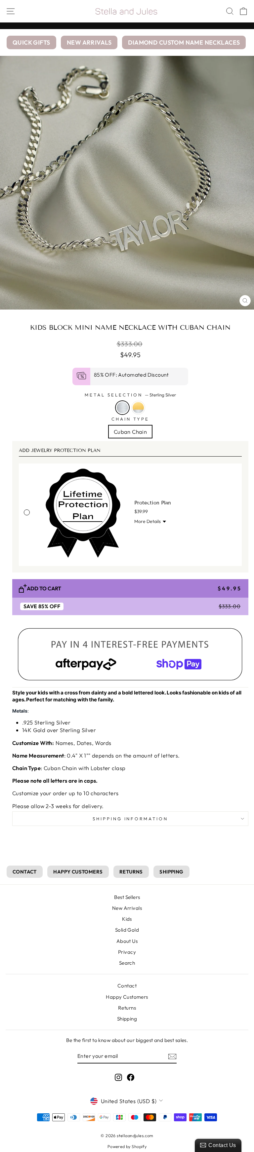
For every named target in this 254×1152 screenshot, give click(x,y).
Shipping (127, 1019)
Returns (127, 1008)
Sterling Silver (122, 407)
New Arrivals (127, 908)
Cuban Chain (130, 431)
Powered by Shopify (127, 1146)
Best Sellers (127, 897)
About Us (127, 941)
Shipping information (130, 818)
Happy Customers (127, 997)
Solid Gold (127, 930)
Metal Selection (130, 394)
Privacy (127, 952)
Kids (127, 919)
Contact (127, 986)
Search (127, 963)
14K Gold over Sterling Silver (138, 407)
